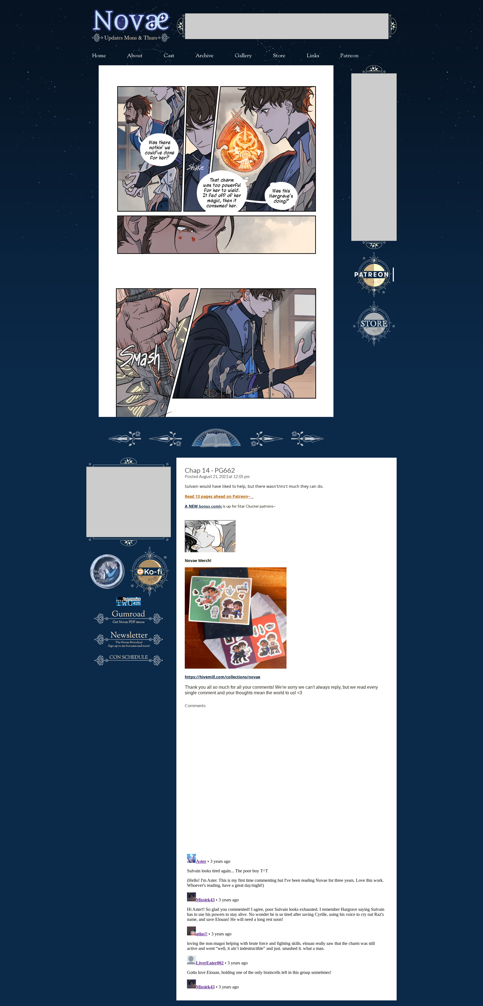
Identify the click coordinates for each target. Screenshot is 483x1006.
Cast (169, 56)
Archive (205, 56)
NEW (193, 506)
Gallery (243, 56)
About (135, 56)
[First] (124, 437)
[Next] (266, 437)
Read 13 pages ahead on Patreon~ (218, 496)
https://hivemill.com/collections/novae (222, 677)
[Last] (307, 437)
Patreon (349, 56)
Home (99, 56)
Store (279, 56)
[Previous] (165, 437)
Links (313, 56)
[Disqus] (286, 777)
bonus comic (210, 506)
